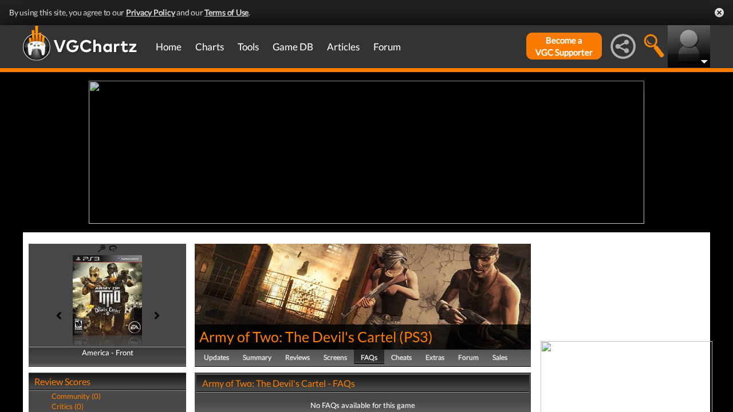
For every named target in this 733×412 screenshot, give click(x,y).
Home (169, 47)
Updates (216, 357)
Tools (248, 47)
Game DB (293, 47)
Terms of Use (226, 12)
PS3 (416, 336)
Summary (257, 357)
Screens (335, 357)
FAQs (369, 357)
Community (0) (76, 396)
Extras (434, 357)
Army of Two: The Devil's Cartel (297, 336)
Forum (387, 47)
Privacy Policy (150, 12)
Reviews (297, 357)
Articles (343, 47)
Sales (499, 357)
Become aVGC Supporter (564, 46)
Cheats (401, 357)
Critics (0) (68, 406)
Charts (209, 47)
